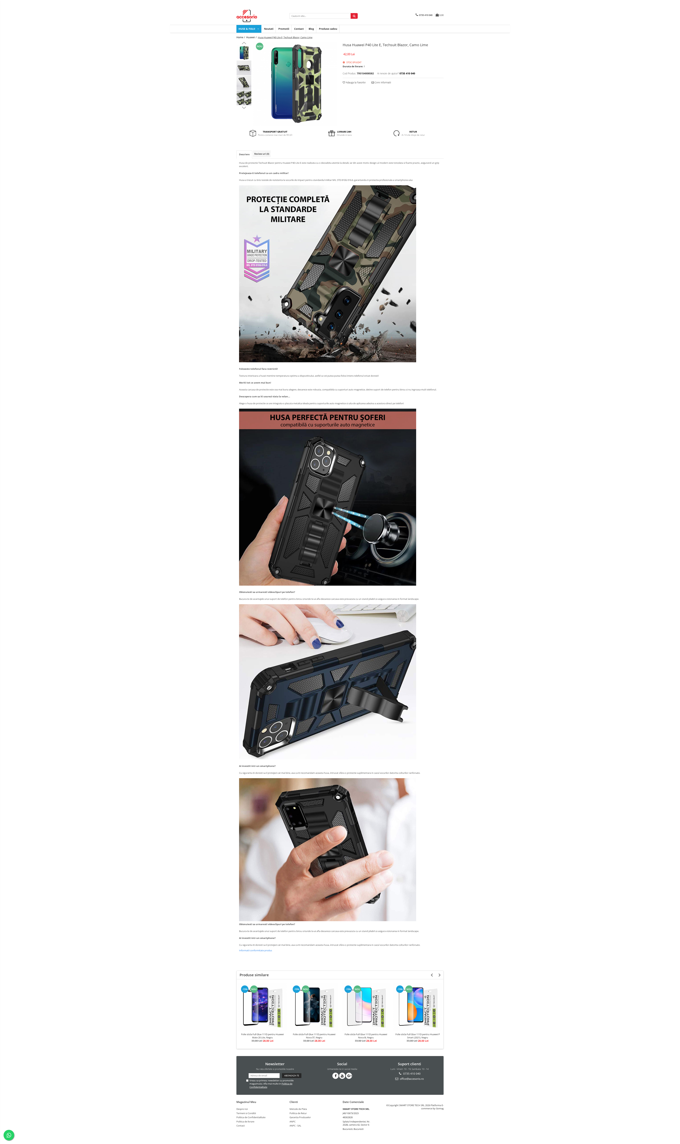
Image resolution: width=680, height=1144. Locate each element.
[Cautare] (354, 16)
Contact (299, 28)
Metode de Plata (298, 1109)
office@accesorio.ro (411, 1078)
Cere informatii (382, 82)
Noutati (268, 28)
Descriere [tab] (244, 154)
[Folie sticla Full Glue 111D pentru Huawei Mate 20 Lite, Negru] (262, 1007)
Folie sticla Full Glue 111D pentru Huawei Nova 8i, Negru (366, 1036)
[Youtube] (342, 1076)
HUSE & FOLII (247, 28)
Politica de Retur (298, 1113)
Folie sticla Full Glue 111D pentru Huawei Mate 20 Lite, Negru (262, 1036)
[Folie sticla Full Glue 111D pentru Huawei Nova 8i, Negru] (366, 1007)
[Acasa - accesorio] (254, 16)
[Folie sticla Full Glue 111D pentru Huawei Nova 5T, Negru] (314, 1007)
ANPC (293, 1121)
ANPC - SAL (295, 1125)
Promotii (283, 28)
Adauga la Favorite (355, 82)
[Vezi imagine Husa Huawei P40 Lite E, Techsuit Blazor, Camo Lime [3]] (244, 98)
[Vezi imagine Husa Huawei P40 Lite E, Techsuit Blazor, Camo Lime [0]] (244, 52)
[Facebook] (335, 1076)
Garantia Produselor (300, 1117)
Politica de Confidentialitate (250, 1117)
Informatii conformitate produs (255, 950)
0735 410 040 (412, 1073)
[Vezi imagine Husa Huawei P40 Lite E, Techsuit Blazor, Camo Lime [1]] (244, 68)
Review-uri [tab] (261, 153)
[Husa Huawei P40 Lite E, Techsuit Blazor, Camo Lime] (295, 84)
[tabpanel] (295, 84)
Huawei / (251, 37)
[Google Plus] (349, 1076)
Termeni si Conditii (246, 1113)
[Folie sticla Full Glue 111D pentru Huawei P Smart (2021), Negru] (417, 1007)
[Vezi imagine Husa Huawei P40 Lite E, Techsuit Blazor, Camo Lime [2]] (244, 83)
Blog (311, 28)
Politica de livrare (245, 1121)
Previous (244, 43)
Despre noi (242, 1109)
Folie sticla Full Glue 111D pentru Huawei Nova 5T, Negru (314, 1036)
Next (244, 107)
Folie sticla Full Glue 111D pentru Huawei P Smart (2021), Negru (417, 1036)
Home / (241, 37)
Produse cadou (328, 28)
